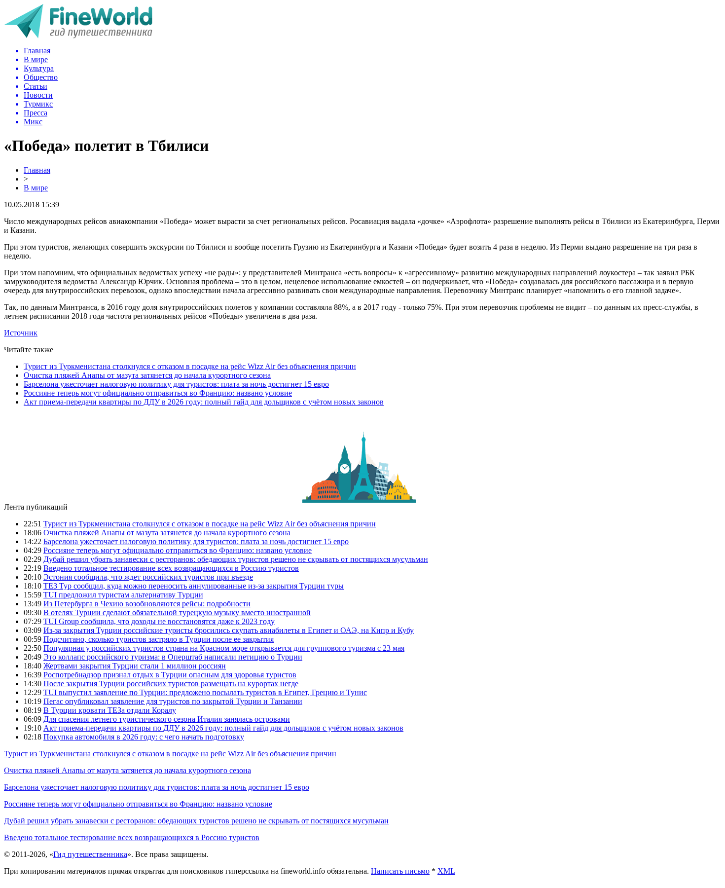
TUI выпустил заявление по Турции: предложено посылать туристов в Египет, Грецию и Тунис (205, 692)
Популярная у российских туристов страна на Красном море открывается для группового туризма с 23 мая (223, 648)
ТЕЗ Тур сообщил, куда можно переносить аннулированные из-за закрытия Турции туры (193, 586)
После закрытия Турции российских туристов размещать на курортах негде (170, 683)
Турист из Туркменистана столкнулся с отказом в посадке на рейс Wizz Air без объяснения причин (190, 366)
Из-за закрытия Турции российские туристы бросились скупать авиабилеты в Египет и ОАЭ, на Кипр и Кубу (228, 630)
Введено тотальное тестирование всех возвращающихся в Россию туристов (171, 568)
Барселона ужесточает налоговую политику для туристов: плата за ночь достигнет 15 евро (176, 384)
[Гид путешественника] (78, 36)
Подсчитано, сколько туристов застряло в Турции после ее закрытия (158, 639)
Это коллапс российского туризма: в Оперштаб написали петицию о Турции (172, 657)
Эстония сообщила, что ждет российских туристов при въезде (148, 577)
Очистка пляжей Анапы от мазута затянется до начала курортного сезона (147, 375)
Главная (37, 170)
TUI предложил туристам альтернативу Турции (123, 595)
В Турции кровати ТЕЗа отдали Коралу (109, 710)
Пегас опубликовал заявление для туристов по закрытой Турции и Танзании (172, 701)
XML (446, 871)
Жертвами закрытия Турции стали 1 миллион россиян (134, 666)
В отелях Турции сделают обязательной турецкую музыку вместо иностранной (177, 612)
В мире (36, 188)
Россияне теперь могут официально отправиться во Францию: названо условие (158, 393)
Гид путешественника (90, 854)
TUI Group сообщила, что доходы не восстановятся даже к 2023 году (159, 621)
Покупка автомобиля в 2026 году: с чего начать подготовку (143, 737)
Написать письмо (400, 871)
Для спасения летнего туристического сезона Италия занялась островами (166, 719)
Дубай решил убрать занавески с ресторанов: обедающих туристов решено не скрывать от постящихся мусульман (235, 559)
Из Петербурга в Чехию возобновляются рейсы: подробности (147, 603)
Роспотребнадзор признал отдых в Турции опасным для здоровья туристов (169, 674)
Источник (20, 333)
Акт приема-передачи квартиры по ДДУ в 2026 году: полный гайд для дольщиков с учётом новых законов (204, 402)
